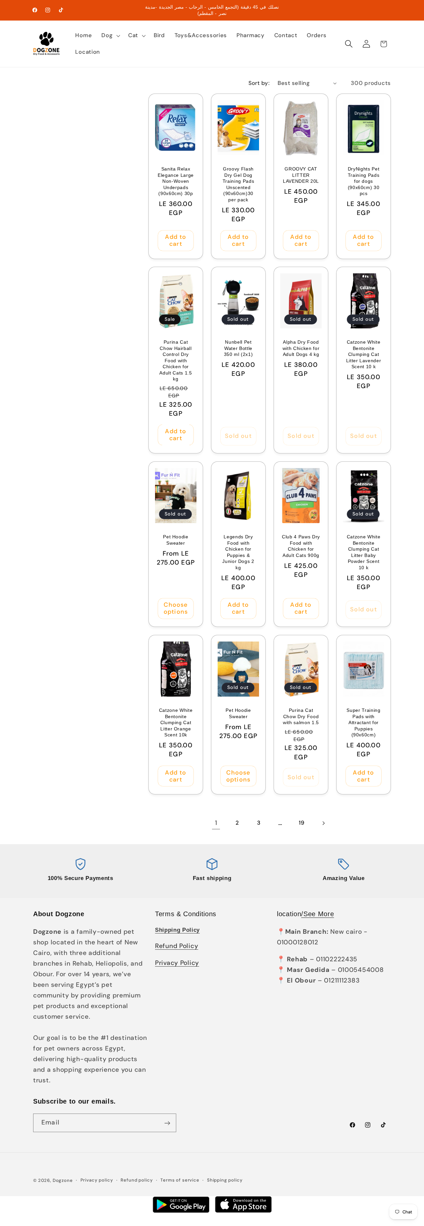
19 (301, 822)
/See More (317, 914)
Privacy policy (96, 1180)
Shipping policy (225, 1180)
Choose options (176, 608)
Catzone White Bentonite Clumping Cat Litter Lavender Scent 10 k (363, 354)
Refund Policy (176, 946)
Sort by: (259, 83)
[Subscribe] (167, 1123)
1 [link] (216, 823)
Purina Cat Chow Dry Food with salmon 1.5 (301, 716)
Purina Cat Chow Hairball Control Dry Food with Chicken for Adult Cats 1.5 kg (175, 360)
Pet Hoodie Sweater (175, 540)
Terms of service (179, 1180)
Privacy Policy (177, 963)
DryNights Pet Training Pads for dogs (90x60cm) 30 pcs (364, 181)
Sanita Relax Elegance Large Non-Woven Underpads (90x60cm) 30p (176, 181)
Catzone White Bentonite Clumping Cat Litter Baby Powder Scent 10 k (364, 552)
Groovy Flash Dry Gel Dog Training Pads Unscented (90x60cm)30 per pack (238, 184)
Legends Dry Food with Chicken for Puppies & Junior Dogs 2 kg (238, 552)
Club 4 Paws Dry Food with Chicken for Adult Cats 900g (301, 546)
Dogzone (63, 1180)
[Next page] (323, 823)
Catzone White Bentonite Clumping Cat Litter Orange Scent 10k (176, 722)
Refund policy (137, 1180)
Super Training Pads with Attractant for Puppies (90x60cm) (363, 722)
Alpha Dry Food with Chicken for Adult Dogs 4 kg (301, 348)
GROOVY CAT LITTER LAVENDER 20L (301, 175)
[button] (110, 35)
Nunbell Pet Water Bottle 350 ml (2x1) (238, 348)
